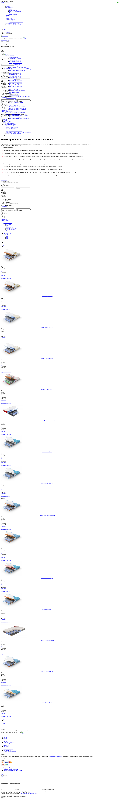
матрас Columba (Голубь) (47, 483)
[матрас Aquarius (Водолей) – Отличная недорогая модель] (11, 669)
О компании (9, 7)
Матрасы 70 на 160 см (15, 76)
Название (8, 224)
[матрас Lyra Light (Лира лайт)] (11, 513)
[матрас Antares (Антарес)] (11, 575)
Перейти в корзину (5, 2)
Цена (7, 225)
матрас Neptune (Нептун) (47, 358)
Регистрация (7, 32)
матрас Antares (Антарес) (47, 578)
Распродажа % (7, 750)
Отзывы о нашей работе (15, 11)
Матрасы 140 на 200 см (15, 82)
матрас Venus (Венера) (47, 702)
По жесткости (10, 87)
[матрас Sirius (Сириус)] (11, 606)
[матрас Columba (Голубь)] (11, 480)
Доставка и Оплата (11, 20)
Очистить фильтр (5, 111)
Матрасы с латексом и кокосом (17, 67)
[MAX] (25, 38)
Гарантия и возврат (11, 19)
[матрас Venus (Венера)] (11, 700)
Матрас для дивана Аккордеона (17, 109)
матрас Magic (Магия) (47, 296)
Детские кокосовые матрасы (16, 102)
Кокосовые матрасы (14, 64)
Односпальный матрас (15, 60)
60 (7, 237)
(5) (1, 271)
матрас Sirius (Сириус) (47, 609)
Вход (5, 29)
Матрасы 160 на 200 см (15, 83)
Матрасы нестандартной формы (17, 117)
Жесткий (4, 87)
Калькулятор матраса (11, 16)
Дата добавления (10, 229)
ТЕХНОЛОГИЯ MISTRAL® (13, 24)
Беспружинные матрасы (15, 63)
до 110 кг (4, 106)
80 (7, 238)
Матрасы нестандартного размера (18, 115)
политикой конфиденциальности (29, 793)
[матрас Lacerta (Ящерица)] (14, 637)
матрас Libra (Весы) (47, 452)
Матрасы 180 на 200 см (15, 85)
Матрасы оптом (13, 14)
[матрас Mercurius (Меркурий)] (12, 418)
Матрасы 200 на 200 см (15, 86)
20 (7, 234)
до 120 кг (4, 107)
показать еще (4, 97)
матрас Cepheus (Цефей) (47, 389)
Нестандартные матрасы (12, 23)
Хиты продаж (9, 227)
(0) (1, 427)
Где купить (9, 18)
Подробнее (3, 275)
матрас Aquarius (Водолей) (47, 671)
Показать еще (4, 180)
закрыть (3, 797)
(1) (1, 709)
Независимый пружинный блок (10, 73)
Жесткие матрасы (14, 92)
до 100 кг (4, 104)
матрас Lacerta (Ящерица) (47, 640)
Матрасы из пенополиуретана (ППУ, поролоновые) (23, 69)
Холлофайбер (5, 91)
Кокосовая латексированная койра (10, 94)
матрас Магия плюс (47, 264)
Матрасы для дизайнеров (10, 751)
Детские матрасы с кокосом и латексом (19, 103)
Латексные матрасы (14, 66)
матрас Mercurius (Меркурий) (47, 420)
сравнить (8, 278)
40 (7, 236)
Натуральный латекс (7, 96)
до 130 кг (4, 109)
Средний (4, 86)
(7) (1, 647)
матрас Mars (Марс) (47, 546)
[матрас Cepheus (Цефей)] (11, 387)
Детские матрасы (11, 98)
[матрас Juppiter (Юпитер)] (11, 324)
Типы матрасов (10, 55)
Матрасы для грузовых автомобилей (16, 112)
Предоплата (6, 745)
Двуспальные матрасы (15, 58)
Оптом (5, 741)
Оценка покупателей (11, 228)
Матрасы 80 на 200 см (15, 77)
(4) (1, 302)
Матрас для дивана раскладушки (18, 108)
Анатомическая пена (7, 90)
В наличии (9, 230)
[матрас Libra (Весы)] (11, 449)
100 (7, 240)
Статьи (8, 15)
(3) (1, 522)
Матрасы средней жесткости (17, 90)
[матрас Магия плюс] (11, 262)
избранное (3, 278)
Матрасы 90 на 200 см (15, 79)
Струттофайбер (6, 93)
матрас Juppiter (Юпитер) (47, 327)
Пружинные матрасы (15, 61)
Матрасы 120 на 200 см (15, 80)
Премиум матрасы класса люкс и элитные (20, 96)
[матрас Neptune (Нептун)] (11, 356)
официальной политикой (55, 756)
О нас (10, 9)
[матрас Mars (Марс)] (11, 544)
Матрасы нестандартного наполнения (19, 118)
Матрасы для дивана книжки (17, 106)
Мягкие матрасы (13, 89)
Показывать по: (7, 233)
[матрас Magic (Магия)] (11, 293)
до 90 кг (4, 103)
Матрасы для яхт (10, 111)
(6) (1, 678)
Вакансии (11, 12)
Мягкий (4, 84)
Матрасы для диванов (12, 105)
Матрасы (7, 54)
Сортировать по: (8, 223)
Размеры (8, 71)
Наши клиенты (13, 10)
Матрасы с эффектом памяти (17, 70)
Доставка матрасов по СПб (16, 22)
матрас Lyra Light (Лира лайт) (47, 515)
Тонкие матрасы (13, 57)
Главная (8, 6)
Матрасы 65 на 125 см (15, 74)
